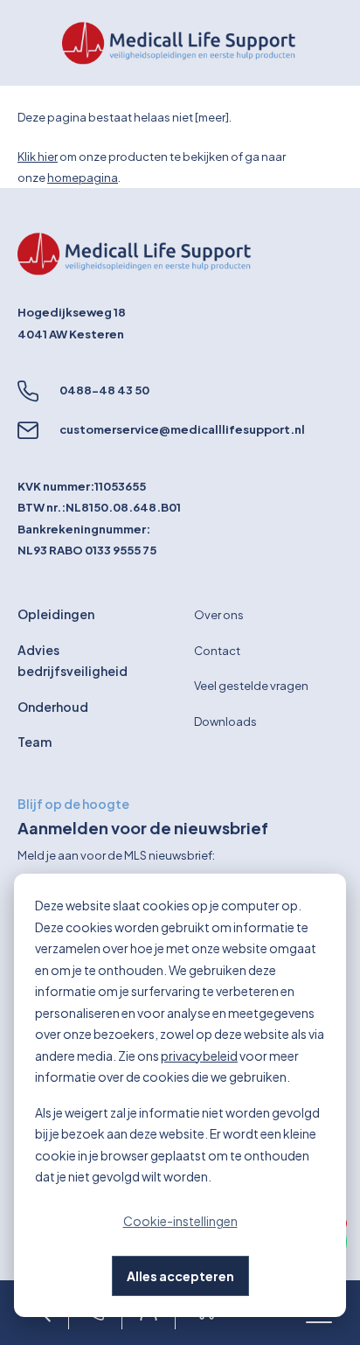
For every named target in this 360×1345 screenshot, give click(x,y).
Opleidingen (55, 614)
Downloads (225, 721)
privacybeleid (199, 1055)
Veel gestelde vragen (251, 686)
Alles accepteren (180, 1276)
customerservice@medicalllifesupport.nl (182, 429)
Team (34, 741)
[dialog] (180, 1095)
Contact (217, 651)
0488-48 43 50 (104, 390)
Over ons (219, 615)
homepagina (82, 178)
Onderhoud (52, 706)
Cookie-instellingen (180, 1221)
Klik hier (37, 157)
